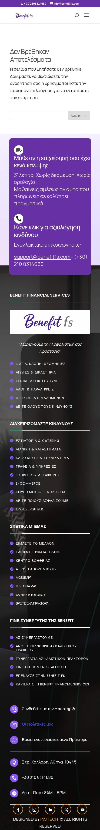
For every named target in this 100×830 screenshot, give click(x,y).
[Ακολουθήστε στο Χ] (66, 809)
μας (37, 724)
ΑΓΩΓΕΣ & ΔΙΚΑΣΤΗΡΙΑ (36, 372)
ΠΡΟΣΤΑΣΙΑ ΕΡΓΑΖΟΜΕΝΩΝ (40, 398)
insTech (49, 819)
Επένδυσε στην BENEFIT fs (40, 675)
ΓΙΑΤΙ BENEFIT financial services (38, 552)
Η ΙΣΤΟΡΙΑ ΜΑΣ (26, 586)
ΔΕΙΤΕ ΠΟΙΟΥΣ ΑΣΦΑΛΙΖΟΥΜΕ (42, 500)
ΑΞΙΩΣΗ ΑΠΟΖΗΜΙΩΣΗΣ (36, 569)
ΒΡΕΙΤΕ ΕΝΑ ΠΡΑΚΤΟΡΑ (32, 603)
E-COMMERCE (28, 483)
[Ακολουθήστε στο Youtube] (82, 809)
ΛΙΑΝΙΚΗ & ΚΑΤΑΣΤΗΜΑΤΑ (38, 449)
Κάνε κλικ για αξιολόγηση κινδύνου (47, 231)
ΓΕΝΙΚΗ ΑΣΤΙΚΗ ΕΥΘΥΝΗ (37, 381)
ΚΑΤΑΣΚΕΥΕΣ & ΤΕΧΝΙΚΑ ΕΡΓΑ (42, 458)
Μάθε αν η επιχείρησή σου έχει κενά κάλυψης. (52, 161)
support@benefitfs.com (42, 256)
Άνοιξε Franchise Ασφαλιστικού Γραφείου (46, 648)
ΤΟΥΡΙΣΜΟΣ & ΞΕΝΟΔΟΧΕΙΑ (41, 492)
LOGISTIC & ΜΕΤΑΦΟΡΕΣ (38, 475)
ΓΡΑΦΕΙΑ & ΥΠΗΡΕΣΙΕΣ (36, 466)
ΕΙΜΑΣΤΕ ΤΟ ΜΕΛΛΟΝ (35, 543)
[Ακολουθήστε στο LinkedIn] (50, 809)
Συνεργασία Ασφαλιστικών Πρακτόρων (52, 658)
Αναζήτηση (79, 115)
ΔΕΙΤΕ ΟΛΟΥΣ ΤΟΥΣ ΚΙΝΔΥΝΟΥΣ (44, 406)
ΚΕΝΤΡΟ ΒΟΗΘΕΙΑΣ (33, 560)
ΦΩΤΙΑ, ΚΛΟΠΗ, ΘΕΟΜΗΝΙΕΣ (41, 363)
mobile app (23, 577)
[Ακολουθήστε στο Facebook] (18, 809)
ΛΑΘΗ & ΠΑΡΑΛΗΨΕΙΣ (35, 389)
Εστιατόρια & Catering (38, 440)
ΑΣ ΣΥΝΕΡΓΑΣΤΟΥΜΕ (34, 637)
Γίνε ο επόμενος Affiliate (41, 667)
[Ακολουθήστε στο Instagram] (34, 809)
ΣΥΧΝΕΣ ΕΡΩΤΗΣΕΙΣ (30, 509)
